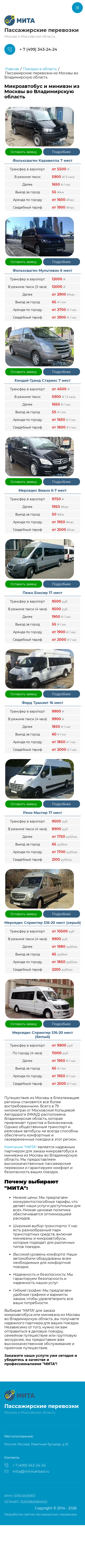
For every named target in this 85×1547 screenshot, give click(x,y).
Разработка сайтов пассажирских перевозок (40, 1514)
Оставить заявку (23, 152)
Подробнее (61, 152)
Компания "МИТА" (20, 1147)
